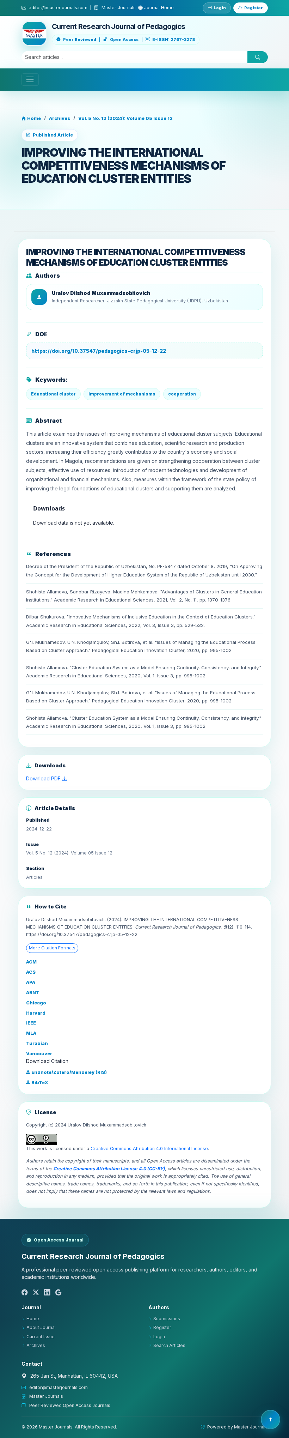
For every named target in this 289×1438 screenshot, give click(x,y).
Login (220, 7)
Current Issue (40, 1336)
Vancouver (39, 1053)
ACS (31, 972)
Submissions (166, 1318)
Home (33, 118)
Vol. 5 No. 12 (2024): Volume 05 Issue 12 (125, 118)
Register (253, 7)
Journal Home (158, 7)
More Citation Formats (52, 947)
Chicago (36, 1002)
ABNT (32, 992)
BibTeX (39, 1082)
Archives (59, 118)
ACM (31, 962)
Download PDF (44, 778)
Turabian (37, 1043)
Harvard (35, 1013)
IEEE (31, 1023)
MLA (31, 1033)
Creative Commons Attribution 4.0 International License (149, 1148)
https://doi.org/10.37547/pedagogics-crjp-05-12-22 (98, 351)
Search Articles (169, 1345)
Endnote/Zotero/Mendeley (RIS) (68, 1072)
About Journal (41, 1327)
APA (30, 982)
